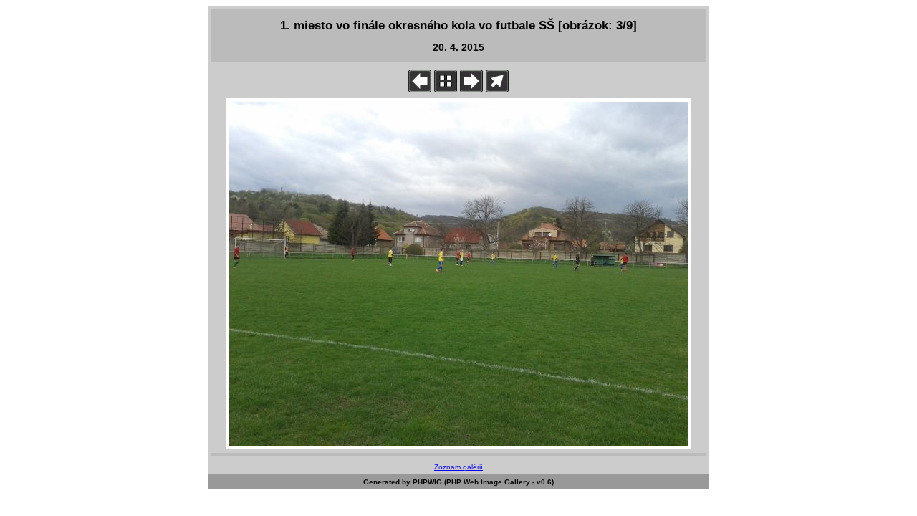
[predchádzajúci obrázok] (419, 89)
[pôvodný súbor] (497, 89)
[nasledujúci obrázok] (471, 89)
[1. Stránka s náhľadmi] (445, 89)
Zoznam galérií (458, 467)
